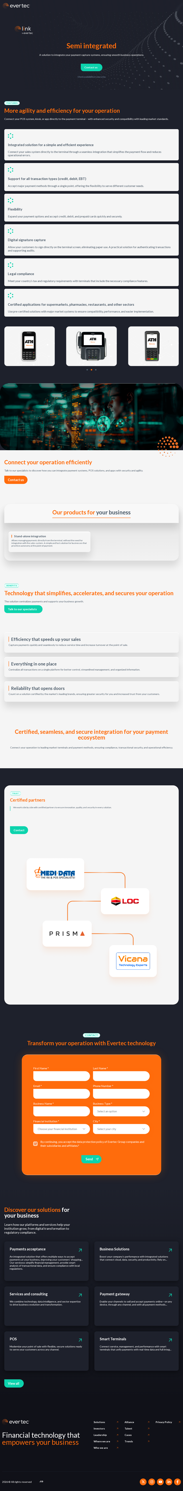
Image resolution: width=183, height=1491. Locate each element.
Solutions (99, 1422)
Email (37, 1086)
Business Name (43, 1103)
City (96, 1121)
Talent (128, 1428)
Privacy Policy (164, 1422)
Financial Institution (46, 1121)
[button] (12, 103)
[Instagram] (151, 1482)
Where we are (102, 1441)
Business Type (102, 1103)
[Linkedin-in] (168, 1482)
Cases (128, 1434)
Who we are (101, 1447)
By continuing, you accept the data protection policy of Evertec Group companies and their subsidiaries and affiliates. (92, 1143)
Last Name (100, 1068)
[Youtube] (160, 1482)
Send (89, 1159)
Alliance (129, 1422)
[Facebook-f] (177, 1482)
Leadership (100, 1434)
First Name (41, 1068)
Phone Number (103, 1086)
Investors (99, 1428)
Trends (129, 1441)
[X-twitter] (143, 1482)
